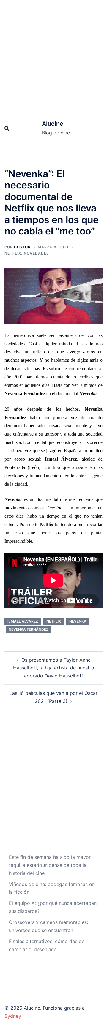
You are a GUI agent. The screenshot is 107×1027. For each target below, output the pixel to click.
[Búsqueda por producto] (6, 128)
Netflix (12, 253)
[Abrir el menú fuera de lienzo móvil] (72, 128)
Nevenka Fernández (28, 629)
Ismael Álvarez (22, 621)
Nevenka (77, 621)
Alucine (52, 123)
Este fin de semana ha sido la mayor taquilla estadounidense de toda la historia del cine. (50, 865)
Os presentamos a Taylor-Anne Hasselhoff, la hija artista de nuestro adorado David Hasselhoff (53, 668)
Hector (22, 247)
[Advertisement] (53, 57)
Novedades (36, 253)
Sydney (12, 1016)
